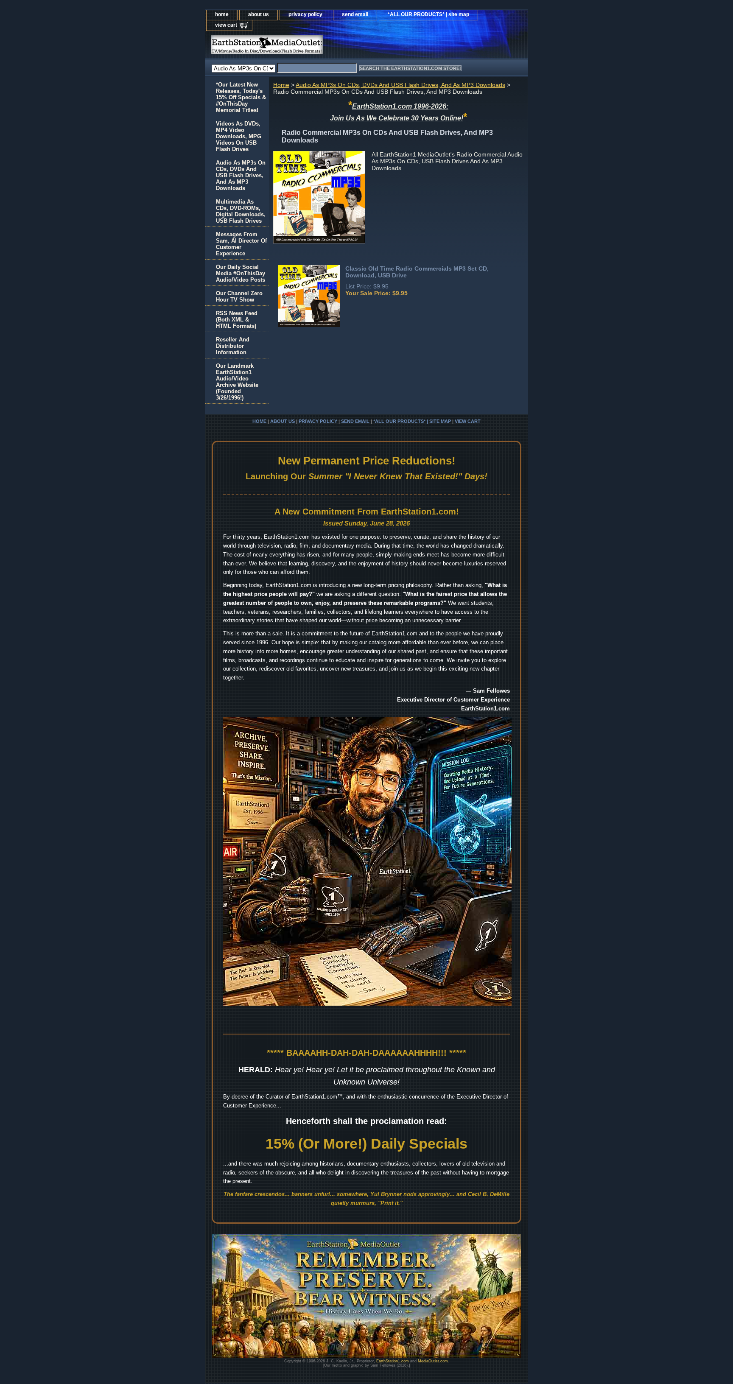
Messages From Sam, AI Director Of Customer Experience (241, 244)
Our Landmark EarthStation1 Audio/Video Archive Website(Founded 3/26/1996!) (237, 382)
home (222, 14)
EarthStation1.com (392, 1361)
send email (355, 14)
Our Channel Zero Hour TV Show (239, 296)
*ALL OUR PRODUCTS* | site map (428, 14)
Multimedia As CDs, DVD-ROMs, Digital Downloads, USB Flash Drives (241, 211)
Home (281, 84)
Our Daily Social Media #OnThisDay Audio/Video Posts (240, 273)
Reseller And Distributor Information (232, 345)
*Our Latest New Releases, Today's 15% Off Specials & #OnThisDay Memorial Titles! (241, 97)
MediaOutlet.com (433, 1361)
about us (258, 14)
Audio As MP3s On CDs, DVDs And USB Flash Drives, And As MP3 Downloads (400, 84)
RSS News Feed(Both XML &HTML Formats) (236, 319)
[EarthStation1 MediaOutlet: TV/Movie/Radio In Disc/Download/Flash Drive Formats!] (311, 47)
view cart (226, 25)
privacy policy (305, 14)
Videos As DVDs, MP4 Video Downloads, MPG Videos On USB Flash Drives (238, 136)
